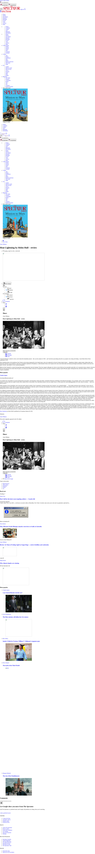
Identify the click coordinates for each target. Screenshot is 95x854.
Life (4, 65)
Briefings (5, 19)
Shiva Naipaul (6, 662)
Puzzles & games (9, 86)
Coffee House (6, 45)
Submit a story (6, 821)
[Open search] (1, 133)
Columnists (8, 80)
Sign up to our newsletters (8, 852)
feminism (5, 486)
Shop (4, 24)
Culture (7, 29)
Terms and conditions (7, 830)
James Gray (2, 496)
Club (4, 21)
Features (7, 79)
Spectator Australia (7, 839)
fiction (4, 487)
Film (7, 59)
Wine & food (8, 69)
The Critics (5, 242)
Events (4, 20)
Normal (10, 296)
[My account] (25, 9)
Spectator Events (6, 844)
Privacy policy (6, 828)
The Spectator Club (7, 845)
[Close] (1, 803)
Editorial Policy (6, 822)
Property (7, 71)
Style (7, 74)
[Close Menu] (1, 136)
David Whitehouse (7, 614)
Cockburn (8, 28)
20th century (5, 484)
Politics (7, 26)
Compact (11, 295)
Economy (8, 51)
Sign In (22, 9)
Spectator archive (6, 843)
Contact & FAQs (6, 818)
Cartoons (8, 85)
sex (3, 488)
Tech (7, 30)
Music (7, 60)
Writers (4, 15)
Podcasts (5, 18)
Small (10, 288)
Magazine (8, 31)
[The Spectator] (12, 9)
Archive (4, 23)
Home (4, 14)
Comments (7, 301)
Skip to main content (4, 0)
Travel (7, 70)
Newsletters (5, 16)
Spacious (12, 299)
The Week (8, 78)
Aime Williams (3, 416)
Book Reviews (6, 483)
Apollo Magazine (6, 840)
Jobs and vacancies (7, 832)
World (7, 49)
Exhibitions (8, 58)
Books (7, 56)
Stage (7, 64)
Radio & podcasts (9, 61)
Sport (7, 73)
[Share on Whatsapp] (6, 306)
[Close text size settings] (4, 285)
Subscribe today (6, 851)
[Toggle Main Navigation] (1, 9)
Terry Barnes (3, 523)
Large (11, 292)
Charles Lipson (3, 375)
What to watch (9, 68)
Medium (11, 290)
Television (8, 63)
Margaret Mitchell (7, 773)
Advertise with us (7, 819)
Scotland (7, 53)
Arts (6, 55)
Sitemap (4, 833)
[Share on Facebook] (6, 304)
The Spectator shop (7, 841)
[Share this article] (4, 308)
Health (7, 75)
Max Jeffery (5, 638)
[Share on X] (6, 305)
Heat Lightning (3, 411)
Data (7, 50)
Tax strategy (5, 831)
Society (7, 48)
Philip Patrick (3, 560)
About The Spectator (7, 827)
